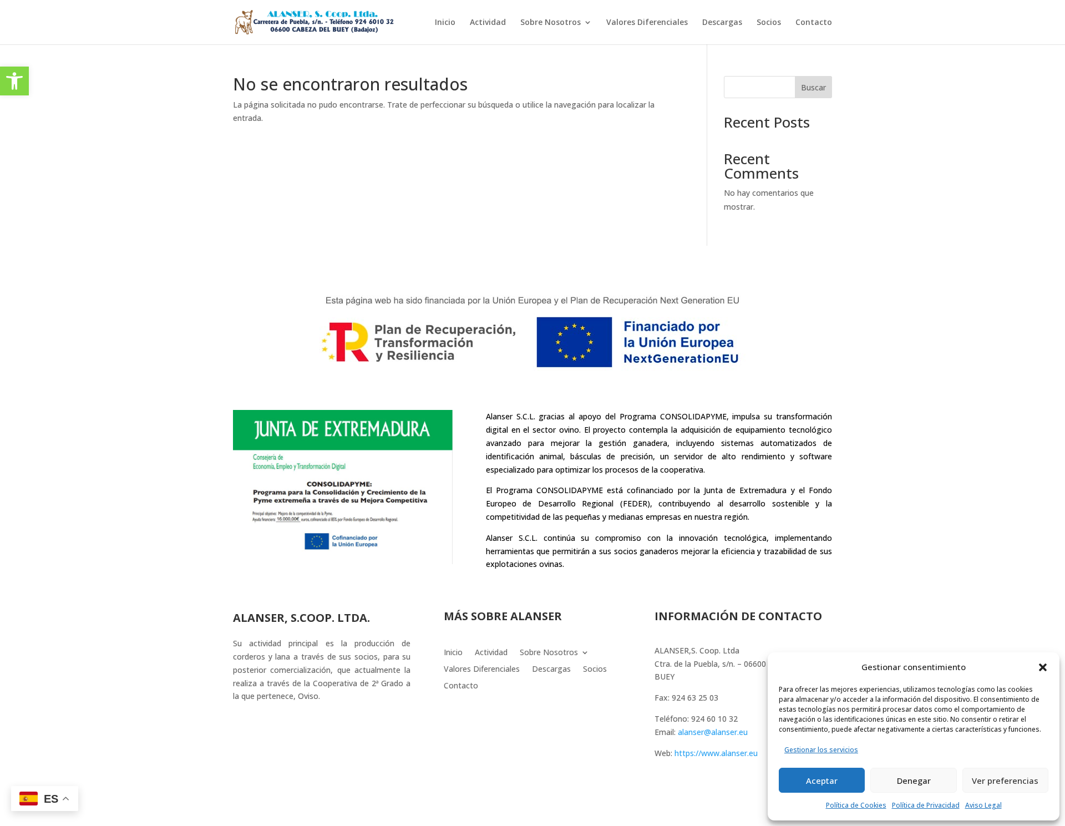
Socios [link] (769, 22)
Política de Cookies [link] (856, 805)
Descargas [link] (722, 22)
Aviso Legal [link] (983, 805)
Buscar (813, 87)
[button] (1042, 667)
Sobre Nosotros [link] (550, 22)
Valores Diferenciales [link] (647, 22)
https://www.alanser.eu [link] (716, 753)
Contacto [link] (813, 22)
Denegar (914, 780)
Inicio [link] (445, 22)
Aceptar (822, 780)
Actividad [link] (488, 22)
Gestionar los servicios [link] (821, 749)
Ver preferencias (1005, 780)
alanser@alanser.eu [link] (713, 732)
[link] (14, 81)
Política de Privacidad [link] (926, 805)
